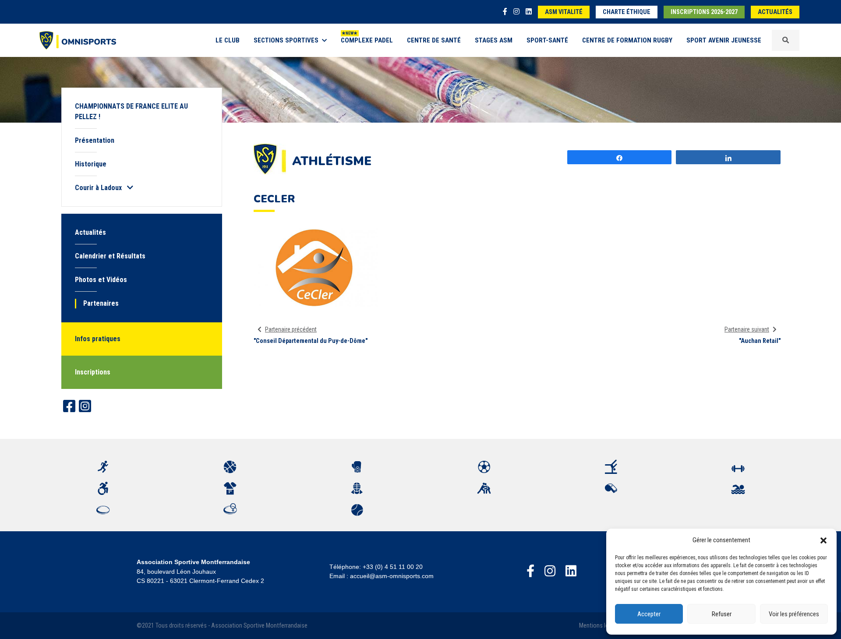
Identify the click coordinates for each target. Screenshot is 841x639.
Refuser (721, 614)
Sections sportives (286, 40)
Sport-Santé (547, 40)
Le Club (228, 40)
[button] (823, 540)
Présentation (94, 140)
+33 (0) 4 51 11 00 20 (393, 566)
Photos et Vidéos (101, 279)
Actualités (775, 12)
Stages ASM (493, 40)
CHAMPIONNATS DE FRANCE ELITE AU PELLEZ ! (131, 111)
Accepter (649, 614)
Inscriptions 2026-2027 (704, 12)
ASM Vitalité (564, 12)
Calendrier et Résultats (110, 256)
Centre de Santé (434, 40)
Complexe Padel (367, 40)
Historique (90, 164)
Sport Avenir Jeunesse (723, 40)
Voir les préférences (794, 614)
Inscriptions (92, 372)
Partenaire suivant (746, 329)
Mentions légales (600, 625)
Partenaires (101, 303)
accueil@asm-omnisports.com (392, 575)
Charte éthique (626, 12)
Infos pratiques (97, 339)
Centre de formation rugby (627, 40)
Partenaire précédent (291, 329)
